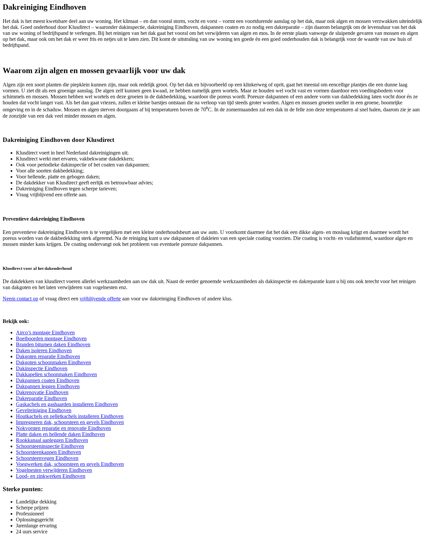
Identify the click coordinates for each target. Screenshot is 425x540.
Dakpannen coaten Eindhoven (47, 380)
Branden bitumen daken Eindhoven (53, 344)
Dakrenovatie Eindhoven (42, 392)
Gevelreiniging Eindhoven (43, 410)
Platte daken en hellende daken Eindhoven (60, 434)
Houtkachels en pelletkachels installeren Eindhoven (70, 416)
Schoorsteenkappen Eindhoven (48, 452)
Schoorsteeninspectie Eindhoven (50, 446)
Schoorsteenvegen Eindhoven (47, 458)
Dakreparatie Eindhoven (41, 398)
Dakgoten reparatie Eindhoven (48, 356)
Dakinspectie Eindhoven (41, 368)
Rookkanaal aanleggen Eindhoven (52, 440)
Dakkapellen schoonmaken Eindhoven (56, 374)
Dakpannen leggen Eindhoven (48, 386)
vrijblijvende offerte (100, 298)
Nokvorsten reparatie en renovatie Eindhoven (63, 428)
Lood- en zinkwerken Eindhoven (50, 476)
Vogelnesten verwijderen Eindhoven (54, 470)
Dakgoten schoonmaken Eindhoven (53, 362)
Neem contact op (20, 298)
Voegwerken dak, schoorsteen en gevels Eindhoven (70, 464)
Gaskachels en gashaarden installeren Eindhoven (67, 404)
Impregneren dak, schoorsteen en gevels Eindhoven (70, 422)
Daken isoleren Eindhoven (44, 350)
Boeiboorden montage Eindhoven (51, 338)
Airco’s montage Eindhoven (45, 332)
